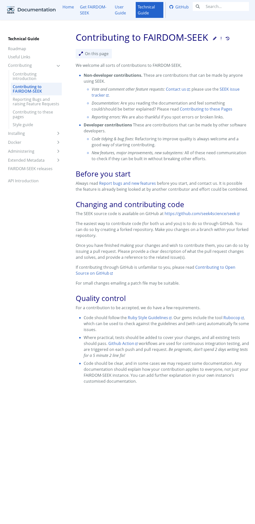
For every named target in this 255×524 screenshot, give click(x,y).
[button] (215, 38)
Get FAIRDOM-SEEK (93, 10)
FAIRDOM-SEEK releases (30, 168)
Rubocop (231, 317)
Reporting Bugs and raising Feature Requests (36, 102)
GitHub (182, 7)
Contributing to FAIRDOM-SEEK (27, 89)
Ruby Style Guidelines (148, 317)
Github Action (121, 343)
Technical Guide (146, 10)
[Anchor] (71, 174)
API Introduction (23, 181)
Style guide (23, 124)
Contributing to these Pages (206, 109)
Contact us (176, 89)
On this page (97, 53)
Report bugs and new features (127, 183)
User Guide (120, 10)
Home (68, 7)
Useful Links (19, 57)
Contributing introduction (25, 76)
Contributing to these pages (33, 114)
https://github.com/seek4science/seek (200, 213)
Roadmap (17, 48)
